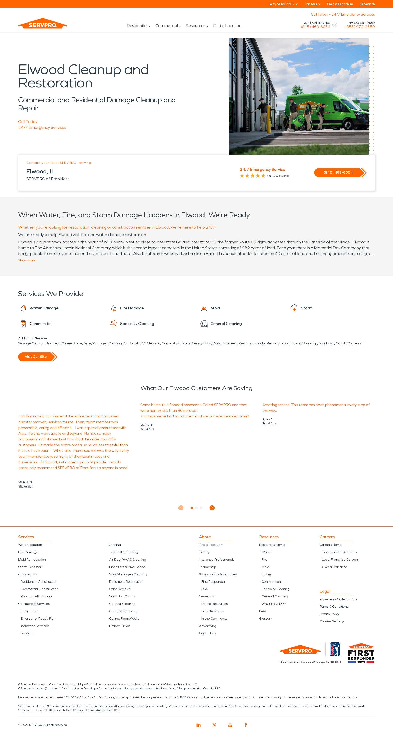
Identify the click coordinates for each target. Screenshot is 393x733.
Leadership (207, 567)
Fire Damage (28, 552)
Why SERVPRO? (274, 604)
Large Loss (29, 611)
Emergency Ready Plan (38, 618)
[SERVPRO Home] (37, 27)
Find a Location (227, 25)
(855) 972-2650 (360, 27)
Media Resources (214, 604)
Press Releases (212, 611)
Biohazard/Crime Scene (64, 343)
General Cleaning (122, 604)
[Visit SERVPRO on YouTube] (230, 725)
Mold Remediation (32, 559)
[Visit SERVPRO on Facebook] (246, 725)
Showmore (26, 260)
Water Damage (30, 545)
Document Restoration (239, 343)
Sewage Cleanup (31, 343)
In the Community (214, 618)
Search (369, 4)
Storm (266, 574)
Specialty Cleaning (124, 552)
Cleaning (114, 545)
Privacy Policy (329, 614)
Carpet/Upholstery (176, 343)
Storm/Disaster (29, 567)
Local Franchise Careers (340, 559)
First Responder (213, 582)
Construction (27, 574)
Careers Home (331, 545)
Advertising (207, 626)
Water (266, 552)
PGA (204, 589)
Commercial (166, 26)
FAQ (262, 611)
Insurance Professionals (216, 559)
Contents (354, 343)
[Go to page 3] (201, 508)
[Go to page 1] (192, 508)
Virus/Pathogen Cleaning (103, 343)
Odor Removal (269, 343)
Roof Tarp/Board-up (36, 596)
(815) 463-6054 (315, 27)
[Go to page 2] (196, 508)
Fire (264, 559)
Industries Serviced (35, 626)
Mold (265, 567)
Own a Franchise (340, 4)
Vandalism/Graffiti (332, 343)
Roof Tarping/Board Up (299, 343)
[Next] (212, 507)
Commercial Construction (40, 589)
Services (27, 633)
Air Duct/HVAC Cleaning (141, 343)
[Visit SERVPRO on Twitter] (214, 725)
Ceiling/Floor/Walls (206, 343)
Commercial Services (34, 604)
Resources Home (272, 545)
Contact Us (207, 633)
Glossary (265, 618)
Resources (195, 26)
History (204, 552)
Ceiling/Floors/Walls (124, 618)
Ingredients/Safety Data (338, 599)
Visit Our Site (36, 356)
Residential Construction (39, 582)
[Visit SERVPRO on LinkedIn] (198, 725)
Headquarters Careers (339, 552)
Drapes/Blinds (119, 626)
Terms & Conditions (334, 607)
